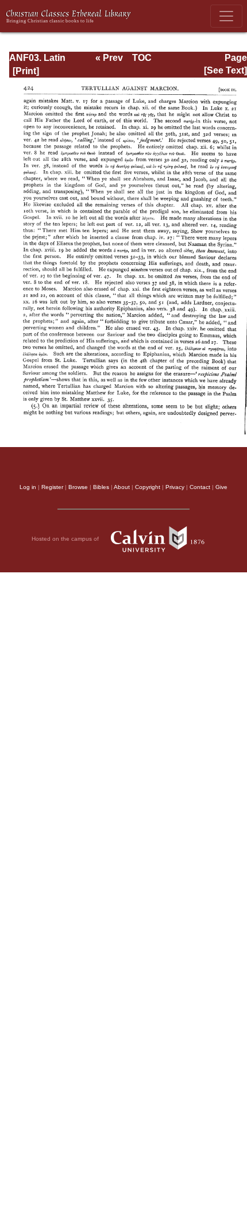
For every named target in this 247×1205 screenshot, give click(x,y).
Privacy (174, 487)
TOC (142, 58)
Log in (28, 487)
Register (52, 487)
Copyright (147, 487)
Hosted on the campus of (66, 539)
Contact (200, 487)
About (122, 487)
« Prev (109, 58)
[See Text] (225, 70)
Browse (78, 487)
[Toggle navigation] (226, 16)
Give (221, 487)
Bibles (101, 487)
